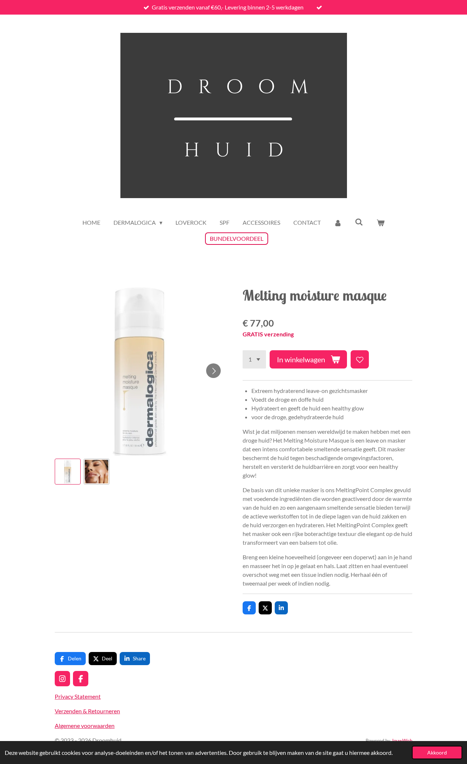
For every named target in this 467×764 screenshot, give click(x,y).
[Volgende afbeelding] (213, 370)
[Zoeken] (359, 221)
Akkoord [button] (437, 752)
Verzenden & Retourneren (87, 710)
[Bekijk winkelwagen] (380, 222)
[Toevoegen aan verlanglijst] (360, 359)
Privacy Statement (78, 696)
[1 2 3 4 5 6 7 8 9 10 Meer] (254, 359)
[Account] (338, 222)
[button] (68, 472)
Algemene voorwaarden (85, 725)
